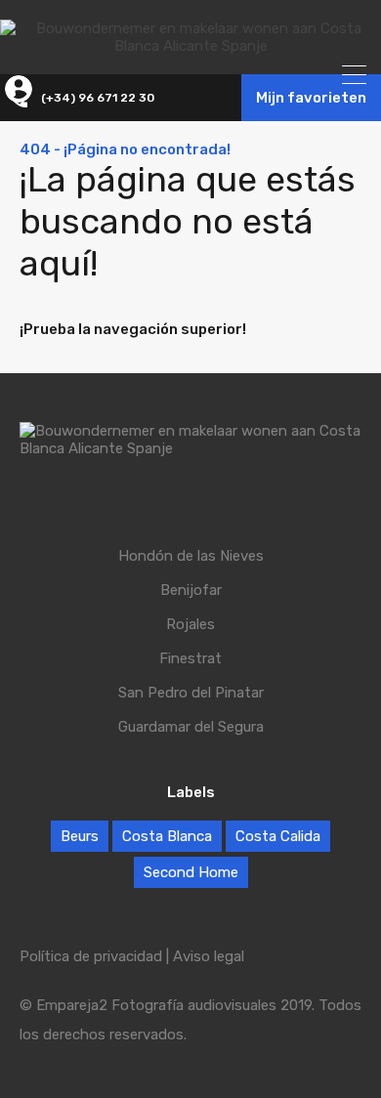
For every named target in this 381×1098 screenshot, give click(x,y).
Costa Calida (277, 836)
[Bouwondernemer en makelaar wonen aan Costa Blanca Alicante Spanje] (190, 46)
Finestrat (190, 659)
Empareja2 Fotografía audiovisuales (156, 1005)
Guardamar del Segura (191, 727)
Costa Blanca (167, 836)
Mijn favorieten (311, 97)
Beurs (80, 836)
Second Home (191, 872)
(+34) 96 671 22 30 (97, 98)
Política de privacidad (91, 956)
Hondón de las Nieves (191, 556)
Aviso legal (208, 956)
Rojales (190, 624)
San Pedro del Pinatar (191, 693)
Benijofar (191, 590)
